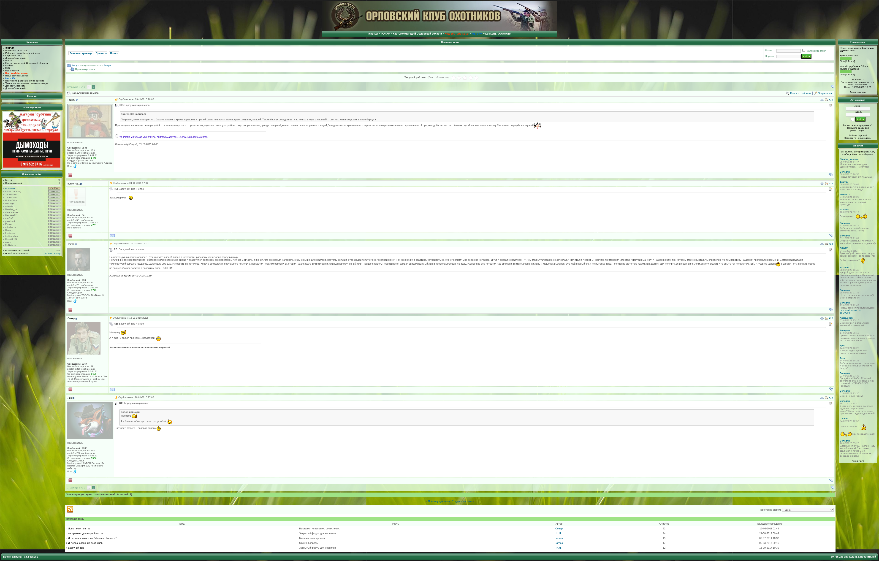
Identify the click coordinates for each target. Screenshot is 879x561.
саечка (559, 538)
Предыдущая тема (439, 501)
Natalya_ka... (12, 209)
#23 (831, 183)
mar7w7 (9, 218)
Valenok (844, 209)
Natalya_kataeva (849, 159)
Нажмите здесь (855, 128)
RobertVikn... (12, 200)
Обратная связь (14, 55)
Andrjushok (846, 318)
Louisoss (10, 233)
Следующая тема (462, 501)
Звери (107, 65)
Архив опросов (858, 92)
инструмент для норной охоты (85, 533)
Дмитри (844, 182)
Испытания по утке (79, 528)
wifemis (9, 206)
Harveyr (9, 230)
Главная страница (81, 53)
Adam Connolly (13, 191)
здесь (867, 138)
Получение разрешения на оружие (24, 80)
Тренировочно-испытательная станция (26, 83)
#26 (831, 397)
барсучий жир (76, 547)
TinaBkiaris (11, 197)
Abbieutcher (11, 236)
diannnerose (12, 212)
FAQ (7, 68)
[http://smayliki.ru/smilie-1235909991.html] (117, 137)
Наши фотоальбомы (16, 75)
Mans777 (845, 194)
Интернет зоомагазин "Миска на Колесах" (92, 538)
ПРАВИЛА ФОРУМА (16, 50)
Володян (10, 188)
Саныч (844, 418)
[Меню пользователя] (77, 100)
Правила (101, 53)
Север (559, 528)
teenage (9, 203)
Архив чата (858, 461)
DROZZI (844, 248)
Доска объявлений (15, 58)
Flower (8, 224)
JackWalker (11, 194)
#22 (831, 99)
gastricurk (10, 221)
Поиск (8, 60)
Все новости (12, 70)
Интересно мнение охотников (85, 543)
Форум (75, 65)
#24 (831, 244)
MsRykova (10, 245)
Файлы (9, 65)
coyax (8, 242)
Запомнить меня (816, 50)
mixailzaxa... (11, 227)
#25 (831, 318)
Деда (843, 345)
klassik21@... (12, 239)
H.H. (559, 533)
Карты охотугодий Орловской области (26, 63)
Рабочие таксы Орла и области (22, 53)
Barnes (559, 543)
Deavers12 (11, 215)
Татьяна (844, 267)
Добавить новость (15, 85)
